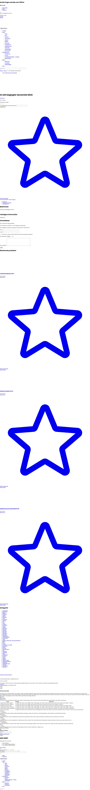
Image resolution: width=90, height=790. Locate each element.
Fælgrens (4, 620)
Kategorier (4, 756)
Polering (4, 643)
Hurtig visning (3, 369)
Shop (3, 650)
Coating (4, 615)
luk (0, 729)
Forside (1, 70)
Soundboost (4, 652)
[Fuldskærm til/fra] (1, 788)
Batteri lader (4, 611)
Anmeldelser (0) (5, 203)
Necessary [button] (2, 696)
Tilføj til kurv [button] (2, 277)
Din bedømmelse (3, 236)
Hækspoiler (4, 628)
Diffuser (4, 616)
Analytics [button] (2, 717)
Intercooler (4, 634)
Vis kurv (1, 16)
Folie (3, 621)
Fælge (3, 618)
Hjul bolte (4, 629)
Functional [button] (2, 710)
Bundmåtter (4, 614)
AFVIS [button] (14, 685)
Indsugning (4, 631)
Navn (1, 229)
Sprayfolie (4, 655)
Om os (6, 778)
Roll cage (4, 648)
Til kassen (7, 784)
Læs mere (2, 684)
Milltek (3, 641)
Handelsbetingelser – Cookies (10, 779)
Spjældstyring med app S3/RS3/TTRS (9, 508)
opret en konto (3, 747)
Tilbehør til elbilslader (6, 661)
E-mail (1, 232)
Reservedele (4, 646)
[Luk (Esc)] (4, 788)
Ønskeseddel (7, 785)
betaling (1, 17)
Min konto (7, 782)
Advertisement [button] (3, 721)
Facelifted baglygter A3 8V (7, 273)
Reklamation (7, 780)
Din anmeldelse (3, 245)
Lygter (3, 639)
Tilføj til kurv (2, 106)
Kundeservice (5, 776)
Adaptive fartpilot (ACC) (6, 391)
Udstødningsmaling (6, 663)
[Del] (2, 788)
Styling (3, 657)
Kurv (3, 786)
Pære (3, 642)
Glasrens (4, 627)
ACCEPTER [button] (10, 685)
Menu (3, 755)
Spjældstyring (5, 654)
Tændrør (4, 658)
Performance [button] (2, 714)
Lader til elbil (5, 638)
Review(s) (2, 98)
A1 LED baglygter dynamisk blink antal (8, 105)
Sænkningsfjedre (5, 649)
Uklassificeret (5, 665)
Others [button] (1, 724)
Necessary (3, 698)
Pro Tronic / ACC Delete (7, 644)
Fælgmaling (4, 619)
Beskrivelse (4, 201)
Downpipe (4, 617)
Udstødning (4, 662)
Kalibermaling (5, 636)
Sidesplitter (4, 651)
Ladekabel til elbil (5, 637)
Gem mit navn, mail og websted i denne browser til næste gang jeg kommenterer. (17, 234)
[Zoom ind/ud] (0, 788)
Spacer (3, 653)
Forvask (4, 623)
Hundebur (4, 630)
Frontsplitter (4, 625)
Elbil (6, 764)
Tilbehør (4, 659)
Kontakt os (7, 777)
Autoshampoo (5, 610)
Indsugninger (7, 774)
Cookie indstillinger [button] (4, 685)
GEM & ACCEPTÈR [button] (4, 728)
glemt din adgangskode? (4, 734)
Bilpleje (3, 612)
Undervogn (4, 666)
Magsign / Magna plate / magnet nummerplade (11, 640)
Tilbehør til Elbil (5, 660)
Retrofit (5, 70)
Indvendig (4, 632)
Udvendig (4, 664)
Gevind (3, 626)
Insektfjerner (4, 633)
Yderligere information (6, 202)
